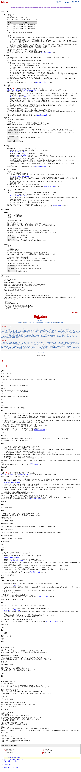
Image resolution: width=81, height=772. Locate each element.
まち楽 (4, 336)
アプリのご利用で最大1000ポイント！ (14, 757)
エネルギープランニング (12, 346)
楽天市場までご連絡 (45, 52)
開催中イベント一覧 (35, 336)
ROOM (28, 347)
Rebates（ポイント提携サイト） (56, 343)
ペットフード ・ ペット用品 (40, 334)
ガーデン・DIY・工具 (28, 334)
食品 (73, 330)
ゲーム (22, 332)
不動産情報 (19, 347)
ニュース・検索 (7, 347)
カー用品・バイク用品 (66, 330)
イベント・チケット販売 (62, 342)
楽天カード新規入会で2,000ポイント (14, 759)
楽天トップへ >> (40, 320)
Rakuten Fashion (10, 345)
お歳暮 (7, 337)
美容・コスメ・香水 (49, 330)
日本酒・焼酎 (25, 331)
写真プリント (72, 342)
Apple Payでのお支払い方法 (18, 151)
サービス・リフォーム (38, 332)
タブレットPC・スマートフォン (50, 331)
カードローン (50, 345)
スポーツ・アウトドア (53, 334)
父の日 (67, 336)
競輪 (21, 345)
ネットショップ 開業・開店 (8, 335)
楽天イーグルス (30, 348)
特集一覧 (26, 322)
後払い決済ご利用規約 (13, 90)
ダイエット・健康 (22, 330)
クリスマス (12, 337)
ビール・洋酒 (18, 331)
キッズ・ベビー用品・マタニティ (9, 330)
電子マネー (65, 345)
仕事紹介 (14, 347)
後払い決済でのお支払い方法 (18, 96)
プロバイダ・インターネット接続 (45, 347)
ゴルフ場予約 (39, 342)
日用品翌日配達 (19, 336)
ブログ (24, 347)
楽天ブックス (70, 334)
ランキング (53, 322)
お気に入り (48, 750)
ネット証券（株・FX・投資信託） (38, 345)
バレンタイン (51, 336)
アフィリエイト (26, 345)
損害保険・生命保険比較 (49, 346)
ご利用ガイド (7, 764)
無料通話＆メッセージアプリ (60, 347)
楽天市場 (3, 342)
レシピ (44, 342)
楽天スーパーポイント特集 (42, 343)
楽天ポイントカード (69, 343)
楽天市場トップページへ (11, 767)
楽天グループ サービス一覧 (40, 348)
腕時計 (67, 329)
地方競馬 (17, 345)
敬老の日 (75, 336)
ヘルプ (6, 762)
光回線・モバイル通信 (63, 331)
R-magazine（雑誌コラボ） (29, 335)
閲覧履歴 (10, 753)
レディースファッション (30, 329)
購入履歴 (47, 753)
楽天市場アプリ (39, 322)
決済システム (72, 345)
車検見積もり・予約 (51, 342)
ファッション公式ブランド (50, 335)
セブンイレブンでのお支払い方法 (19, 176)
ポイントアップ (60, 335)
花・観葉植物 (20, 334)
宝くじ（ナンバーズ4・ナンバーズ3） (17, 348)
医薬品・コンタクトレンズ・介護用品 (35, 330)
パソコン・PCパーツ (37, 331)
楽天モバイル (33, 347)
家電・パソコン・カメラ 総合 (17, 329)
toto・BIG (5, 348)
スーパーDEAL (47, 322)
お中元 (70, 336)
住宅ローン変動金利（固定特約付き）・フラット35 (31, 346)
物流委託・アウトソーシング (29, 343)
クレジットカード (58, 345)
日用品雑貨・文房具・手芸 (72, 332)
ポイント (77, 334)
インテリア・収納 (48, 332)
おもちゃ (27, 332)
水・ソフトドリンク (9, 331)
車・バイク (57, 330)
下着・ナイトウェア (74, 329)
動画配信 (75, 347)
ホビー (31, 332)
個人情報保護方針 (40, 352)
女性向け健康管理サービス (15, 343)
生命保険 (58, 346)
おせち (17, 337)
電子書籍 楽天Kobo (30, 342)
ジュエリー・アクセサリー (59, 329)
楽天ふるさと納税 (11, 336)
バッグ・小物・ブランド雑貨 (45, 329)
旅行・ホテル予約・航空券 (12, 342)
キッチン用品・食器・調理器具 (9, 334)
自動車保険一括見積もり (66, 346)
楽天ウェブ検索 (18, 335)
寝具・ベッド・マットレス (59, 332)
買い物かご (10, 750)
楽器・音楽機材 (16, 332)
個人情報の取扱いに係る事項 (30, 90)
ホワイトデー (58, 336)
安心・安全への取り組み (11, 761)
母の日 (63, 336)
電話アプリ (69, 347)
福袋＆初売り (44, 336)
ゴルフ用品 (61, 334)
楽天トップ (20, 322)
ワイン (30, 331)
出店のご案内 (60, 322)
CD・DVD (10, 332)
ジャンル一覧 (32, 322)
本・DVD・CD (22, 342)
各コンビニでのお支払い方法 (18, 196)
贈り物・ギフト (39, 335)
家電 (6, 332)
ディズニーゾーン (69, 335)
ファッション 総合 (5, 329)
